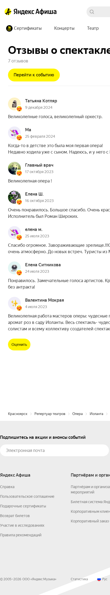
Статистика (79, 579)
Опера (77, 414)
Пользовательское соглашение (27, 496)
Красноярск (18, 414)
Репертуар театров (49, 414)
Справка (7, 487)
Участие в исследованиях (22, 525)
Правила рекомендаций (20, 535)
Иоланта (96, 414)
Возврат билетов (15, 516)
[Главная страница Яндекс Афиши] (8, 11)
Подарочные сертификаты (23, 506)
